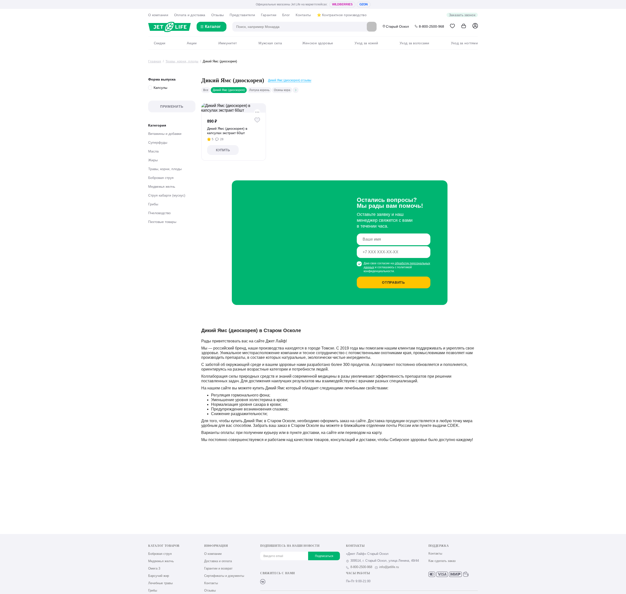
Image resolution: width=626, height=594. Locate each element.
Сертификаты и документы (224, 576)
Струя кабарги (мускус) (166, 195)
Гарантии (268, 15)
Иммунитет (227, 43)
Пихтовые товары (162, 222)
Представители (242, 15)
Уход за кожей (366, 43)
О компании (158, 15)
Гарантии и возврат (218, 568)
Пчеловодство (159, 213)
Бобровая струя (161, 178)
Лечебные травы (160, 583)
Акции (192, 43)
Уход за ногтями (464, 43)
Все (205, 90)
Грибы (153, 204)
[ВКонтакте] (262, 581)
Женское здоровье (317, 43)
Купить (223, 150)
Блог (286, 15)
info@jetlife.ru (389, 567)
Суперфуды (157, 142)
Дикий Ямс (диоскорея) (229, 90)
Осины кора (282, 90)
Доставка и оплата (218, 561)
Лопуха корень (259, 90)
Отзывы (217, 15)
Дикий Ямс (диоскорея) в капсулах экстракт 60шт (227, 131)
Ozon (363, 4)
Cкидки (159, 43)
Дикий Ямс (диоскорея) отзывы (289, 80)
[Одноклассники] (270, 581)
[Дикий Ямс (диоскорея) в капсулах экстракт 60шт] (233, 108)
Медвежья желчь (161, 186)
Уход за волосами (414, 43)
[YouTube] (278, 581)
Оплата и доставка (189, 15)
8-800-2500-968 (431, 26)
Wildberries (342, 4)
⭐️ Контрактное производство (342, 15)
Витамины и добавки (164, 134)
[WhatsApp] (295, 581)
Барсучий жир (158, 576)
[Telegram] (287, 581)
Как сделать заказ (442, 561)
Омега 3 (154, 568)
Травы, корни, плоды (165, 169)
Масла (153, 151)
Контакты (303, 15)
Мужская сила (270, 43)
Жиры (153, 160)
